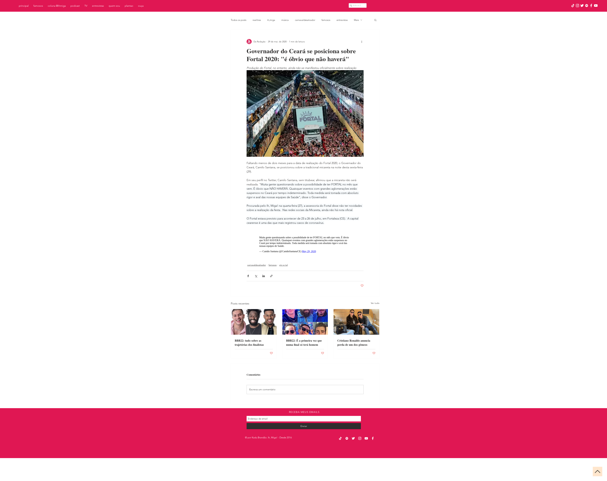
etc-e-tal (283, 265)
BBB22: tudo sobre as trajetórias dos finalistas (249, 342)
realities (257, 19)
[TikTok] (573, 5)
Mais (356, 19)
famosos (326, 19)
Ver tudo (375, 303)
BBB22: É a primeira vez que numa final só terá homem (304, 342)
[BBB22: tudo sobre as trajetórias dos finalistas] (254, 322)
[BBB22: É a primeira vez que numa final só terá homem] (305, 322)
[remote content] (305, 244)
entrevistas (342, 19)
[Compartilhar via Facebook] (248, 275)
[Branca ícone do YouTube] (596, 5)
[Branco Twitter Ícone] (582, 5)
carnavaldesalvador (305, 19)
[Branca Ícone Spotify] (586, 5)
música (285, 19)
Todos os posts (238, 19)
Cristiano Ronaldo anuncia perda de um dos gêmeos (353, 342)
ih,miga (271, 19)
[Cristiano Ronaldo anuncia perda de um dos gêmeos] (356, 322)
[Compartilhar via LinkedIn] (263, 275)
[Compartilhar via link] (271, 275)
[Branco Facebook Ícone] (591, 5)
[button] (375, 20)
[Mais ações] (362, 41)
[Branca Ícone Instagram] (577, 5)
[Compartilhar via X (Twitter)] (255, 275)
